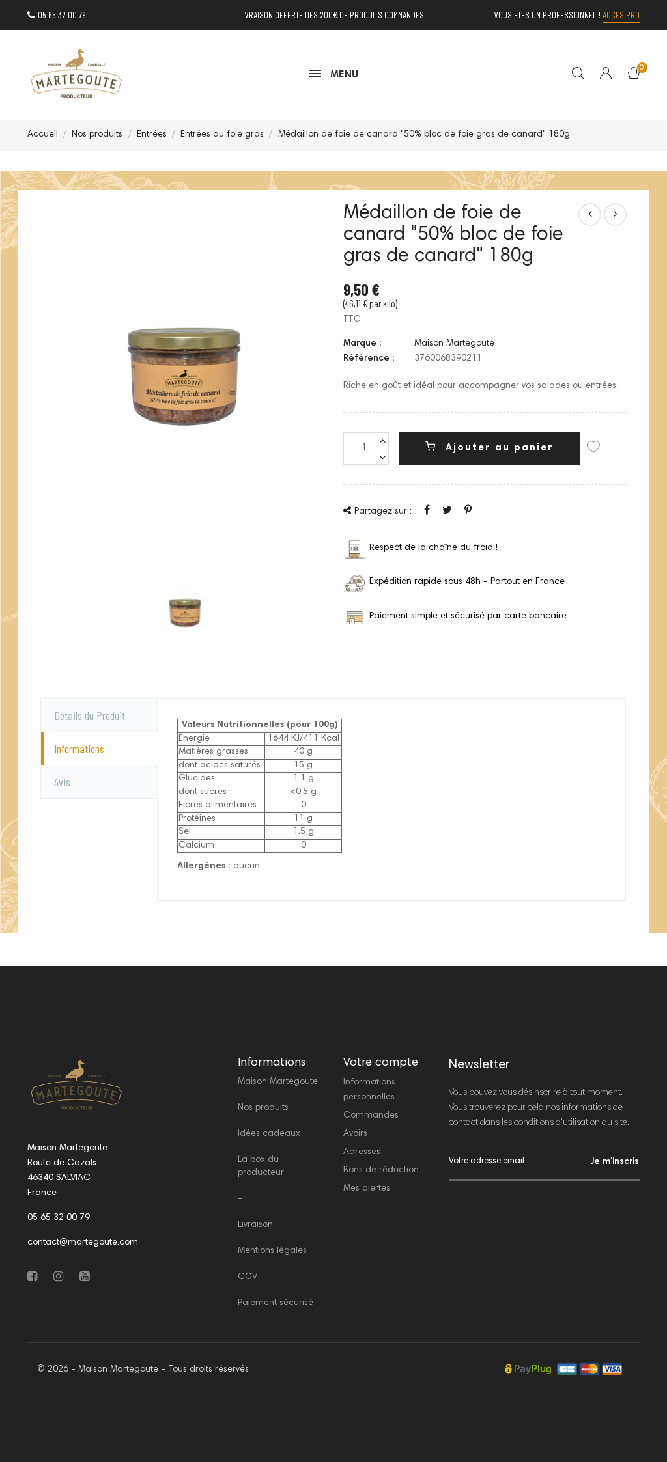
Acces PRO (621, 14)
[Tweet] (447, 511)
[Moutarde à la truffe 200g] (615, 214)
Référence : (368, 358)
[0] (634, 76)
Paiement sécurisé (275, 1303)
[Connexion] (598, 75)
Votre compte (380, 1063)
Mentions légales (272, 1251)
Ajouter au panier (498, 448)
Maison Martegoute (454, 343)
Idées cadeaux (269, 1133)
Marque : (362, 343)
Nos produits (263, 1107)
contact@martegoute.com (82, 1242)
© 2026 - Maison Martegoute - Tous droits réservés (143, 1369)
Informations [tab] (79, 748)
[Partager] (427, 511)
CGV (247, 1277)
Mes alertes (366, 1188)
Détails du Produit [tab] (89, 715)
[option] (185, 613)
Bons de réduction (381, 1170)
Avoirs (355, 1133)
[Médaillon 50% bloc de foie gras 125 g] (589, 214)
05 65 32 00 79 (62, 14)
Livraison (255, 1225)
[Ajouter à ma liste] (593, 449)
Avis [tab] (62, 782)
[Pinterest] (468, 511)
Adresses (361, 1152)
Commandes (371, 1115)
